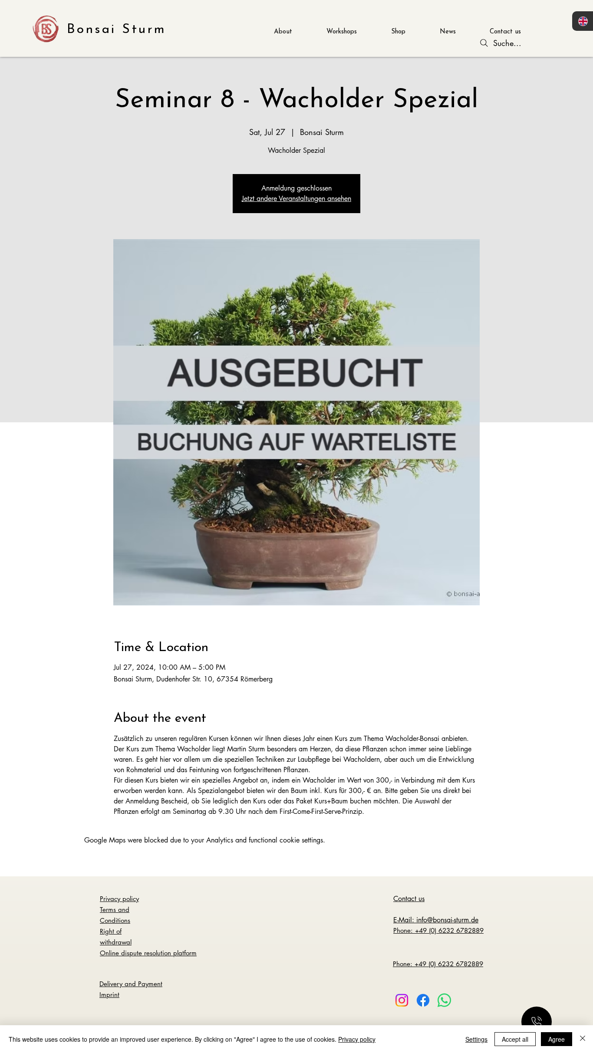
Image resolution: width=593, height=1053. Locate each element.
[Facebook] (423, 1000)
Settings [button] (476, 1039)
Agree (556, 1039)
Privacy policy (357, 1039)
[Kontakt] (536, 1022)
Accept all (515, 1039)
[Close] (582, 1039)
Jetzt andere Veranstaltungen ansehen (296, 198)
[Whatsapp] (444, 1000)
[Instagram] (401, 1000)
